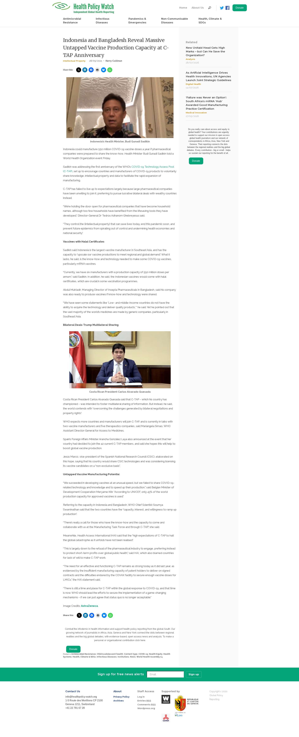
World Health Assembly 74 (150, 657)
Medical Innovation (196, 112)
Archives (118, 700)
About (117, 691)
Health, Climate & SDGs (210, 20)
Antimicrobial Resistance (72, 20)
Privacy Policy (121, 696)
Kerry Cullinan (114, 60)
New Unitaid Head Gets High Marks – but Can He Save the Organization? (205, 51)
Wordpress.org (146, 708)
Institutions (123, 657)
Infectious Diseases (102, 20)
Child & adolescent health (110, 654)
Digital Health (193, 84)
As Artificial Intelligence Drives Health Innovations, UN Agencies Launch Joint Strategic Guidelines (208, 76)
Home (183, 7)
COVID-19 (143, 654)
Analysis (190, 59)
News (133, 657)
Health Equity (155, 654)
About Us (198, 7)
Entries (144, 700)
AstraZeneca (89, 605)
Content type (131, 654)
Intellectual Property (74, 61)
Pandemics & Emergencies (137, 20)
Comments (146, 704)
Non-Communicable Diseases (174, 20)
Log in (141, 696)
